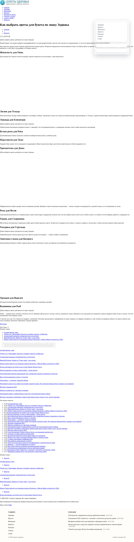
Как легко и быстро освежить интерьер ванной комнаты (27, 446)
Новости (11, 524)
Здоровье (11, 515)
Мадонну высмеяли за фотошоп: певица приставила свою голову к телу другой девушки (30, 397)
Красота (6, 33)
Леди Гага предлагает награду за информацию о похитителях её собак (31, 443)
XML (10, 505)
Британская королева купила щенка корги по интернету (26, 435)
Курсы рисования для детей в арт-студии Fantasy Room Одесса (21, 367)
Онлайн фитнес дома (11, 332)
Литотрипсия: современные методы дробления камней (16, 343)
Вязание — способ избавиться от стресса (21, 444)
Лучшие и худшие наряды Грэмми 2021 (21, 434)
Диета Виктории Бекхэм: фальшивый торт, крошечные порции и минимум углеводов (28, 374)
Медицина (11, 521)
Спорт (10, 533)
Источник (3, 324)
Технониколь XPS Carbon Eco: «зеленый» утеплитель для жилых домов (31, 450)
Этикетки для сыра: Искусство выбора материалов (41, 346)
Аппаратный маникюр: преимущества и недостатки (21, 336)
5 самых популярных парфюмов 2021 (20, 439)
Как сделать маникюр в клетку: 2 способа (14, 377)
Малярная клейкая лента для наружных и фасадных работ (26, 345)
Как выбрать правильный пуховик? (20, 441)
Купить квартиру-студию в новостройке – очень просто (18, 370)
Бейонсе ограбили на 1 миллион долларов (14, 390)
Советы (10, 530)
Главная (6, 29)
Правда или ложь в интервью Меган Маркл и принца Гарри (28, 437)
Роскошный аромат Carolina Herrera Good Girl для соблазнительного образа (25, 394)
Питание (11, 527)
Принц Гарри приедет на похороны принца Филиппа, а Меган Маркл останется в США (33, 339)
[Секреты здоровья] (14, 4)
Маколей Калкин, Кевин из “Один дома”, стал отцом (21, 338)
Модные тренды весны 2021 (17, 430)
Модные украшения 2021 (8, 387)
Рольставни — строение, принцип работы (14, 380)
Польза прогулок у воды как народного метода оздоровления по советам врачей (29, 345)
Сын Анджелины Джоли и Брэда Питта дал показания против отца (30, 432)
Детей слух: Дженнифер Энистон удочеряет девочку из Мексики (25, 334)
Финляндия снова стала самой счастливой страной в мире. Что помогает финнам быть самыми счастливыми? (37, 384)
